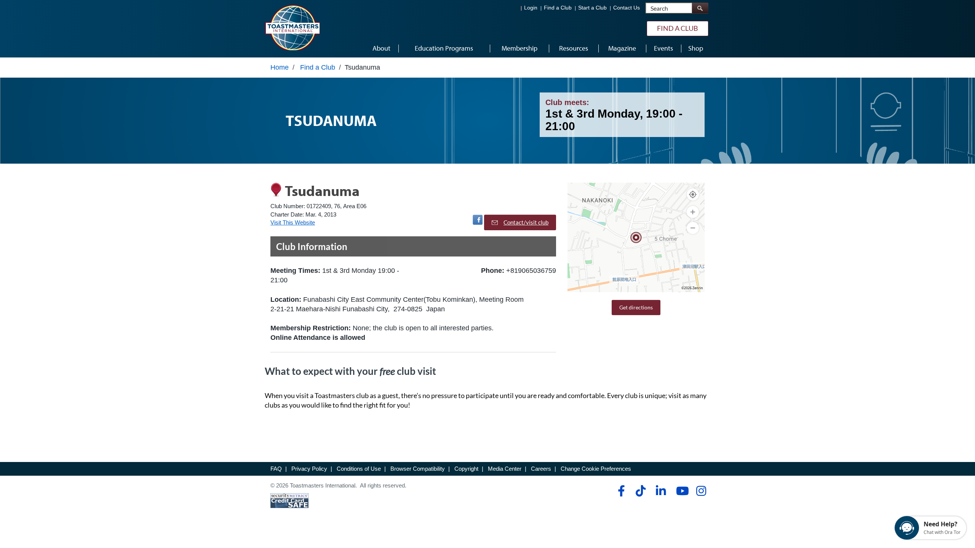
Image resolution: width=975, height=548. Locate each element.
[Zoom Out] (693, 228)
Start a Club (592, 8)
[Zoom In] (693, 212)
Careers (541, 468)
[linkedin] (660, 490)
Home (279, 67)
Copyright (466, 468)
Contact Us (626, 8)
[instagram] (701, 490)
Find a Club (558, 8)
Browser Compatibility (417, 468)
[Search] (700, 8)
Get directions (636, 307)
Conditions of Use (359, 468)
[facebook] (620, 490)
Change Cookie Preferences (596, 468)
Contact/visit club (525, 222)
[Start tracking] (693, 194)
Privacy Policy (309, 468)
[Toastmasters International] (292, 27)
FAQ (276, 468)
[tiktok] (640, 490)
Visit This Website (292, 222)
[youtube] (680, 490)
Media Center (504, 468)
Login (530, 8)
